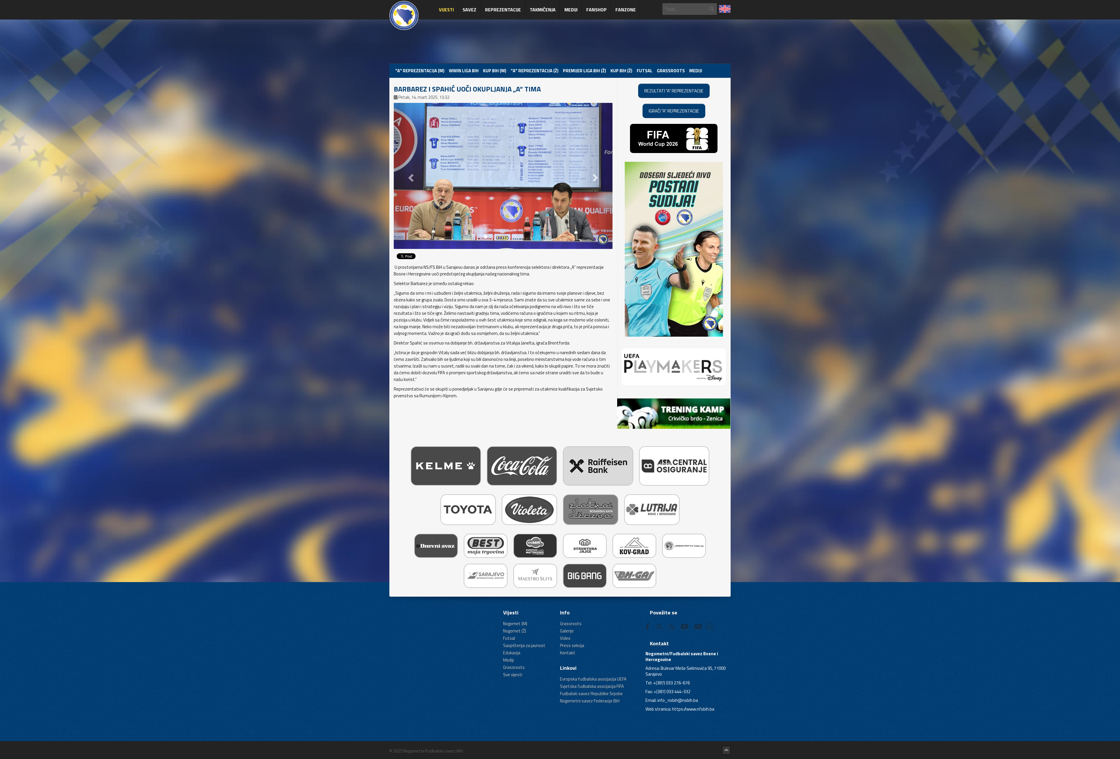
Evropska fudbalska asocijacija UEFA (593, 679)
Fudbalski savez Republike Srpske (591, 693)
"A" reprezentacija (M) (419, 70)
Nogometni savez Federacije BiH (590, 700)
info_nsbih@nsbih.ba (677, 700)
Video (565, 638)
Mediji (571, 9)
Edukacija (511, 652)
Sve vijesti (512, 674)
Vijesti (446, 9)
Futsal (644, 70)
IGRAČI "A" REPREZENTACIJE (674, 111)
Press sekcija (572, 645)
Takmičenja (543, 9)
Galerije (567, 631)
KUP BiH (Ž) (621, 70)
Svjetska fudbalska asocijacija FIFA (592, 686)
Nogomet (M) (515, 623)
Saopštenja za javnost (524, 645)
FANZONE (625, 9)
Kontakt (567, 652)
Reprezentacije (503, 9)
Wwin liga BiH (464, 70)
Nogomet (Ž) (514, 631)
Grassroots (671, 70)
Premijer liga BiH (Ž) (584, 70)
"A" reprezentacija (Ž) (535, 70)
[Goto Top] (726, 750)
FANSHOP (596, 9)
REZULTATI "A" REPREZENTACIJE (674, 90)
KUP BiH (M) (494, 70)
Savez (469, 9)
